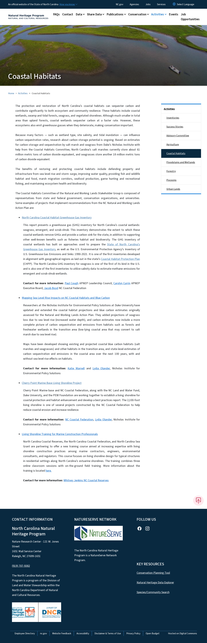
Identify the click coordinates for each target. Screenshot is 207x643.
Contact (67, 14)
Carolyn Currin (122, 283)
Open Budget (152, 633)
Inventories (172, 118)
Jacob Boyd (51, 288)
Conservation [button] (137, 14)
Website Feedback (61, 633)
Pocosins (171, 180)
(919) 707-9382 (21, 566)
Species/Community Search (153, 592)
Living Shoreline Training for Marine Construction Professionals (60, 434)
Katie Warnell (76, 368)
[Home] (28, 13)
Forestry (171, 171)
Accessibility (82, 633)
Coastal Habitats (175, 153)
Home (11, 93)
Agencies (134, 4)
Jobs (148, 4)
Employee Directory (25, 633)
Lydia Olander (101, 368)
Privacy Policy (133, 633)
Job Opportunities (190, 17)
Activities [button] (157, 14)
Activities (23, 93)
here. (49, 471)
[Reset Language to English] (174, 4)
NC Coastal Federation (79, 420)
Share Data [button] (94, 14)
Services (161, 4)
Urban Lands (173, 189)
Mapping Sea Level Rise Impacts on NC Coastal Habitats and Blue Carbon (66, 298)
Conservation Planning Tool (153, 573)
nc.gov (43, 633)
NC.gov (119, 4)
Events (173, 14)
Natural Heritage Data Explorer (155, 583)
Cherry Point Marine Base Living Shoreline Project (52, 383)
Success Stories (174, 127)
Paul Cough (72, 283)
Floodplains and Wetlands (180, 162)
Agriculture (172, 144)
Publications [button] (115, 14)
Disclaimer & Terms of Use (107, 633)
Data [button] (79, 14)
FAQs (56, 14)
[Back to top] (198, 501)
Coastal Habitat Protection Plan (120, 259)
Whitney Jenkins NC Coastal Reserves (86, 480)
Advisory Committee (177, 135)
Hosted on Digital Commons (182, 633)
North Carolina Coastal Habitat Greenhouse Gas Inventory (57, 218)
